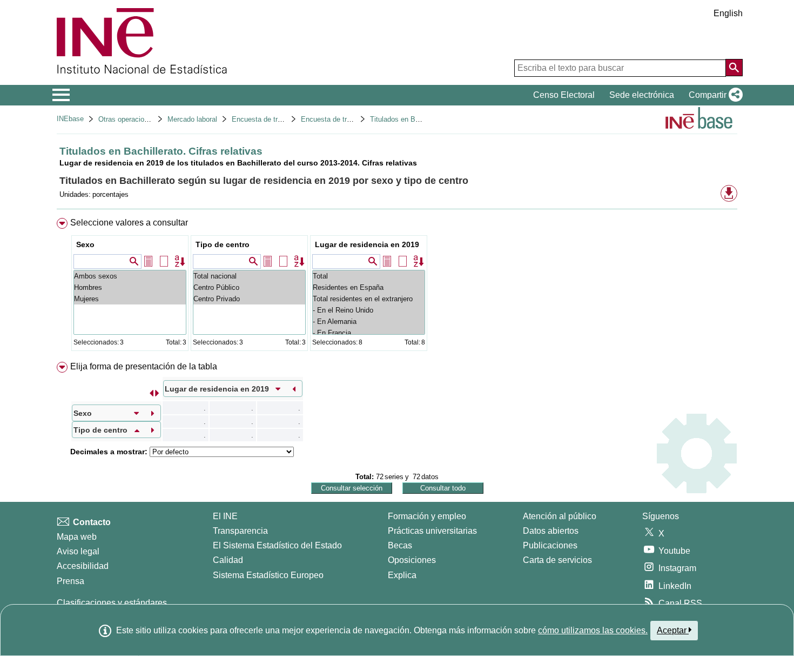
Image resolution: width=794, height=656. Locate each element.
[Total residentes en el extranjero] (369, 298)
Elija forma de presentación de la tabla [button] (143, 366)
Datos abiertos (550, 530)
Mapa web (77, 536)
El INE (225, 516)
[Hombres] (130, 287)
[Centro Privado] (249, 298)
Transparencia (240, 530)
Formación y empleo (427, 516)
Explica (402, 575)
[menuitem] (397, 287)
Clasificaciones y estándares (112, 602)
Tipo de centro (223, 244)
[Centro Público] (249, 287)
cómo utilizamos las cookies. (593, 630)
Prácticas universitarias (432, 530)
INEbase (70, 119)
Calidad (228, 560)
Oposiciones (412, 560)
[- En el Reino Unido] (369, 310)
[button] (713, 95)
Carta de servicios (557, 560)
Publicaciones (550, 545)
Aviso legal (78, 551)
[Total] (369, 276)
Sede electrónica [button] (641, 95)
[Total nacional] (249, 276)
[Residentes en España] (369, 287)
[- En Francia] (369, 333)
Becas (400, 545)
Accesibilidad (83, 566)
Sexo (85, 244)
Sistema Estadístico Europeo (268, 575)
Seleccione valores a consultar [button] (129, 222)
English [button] (728, 13)
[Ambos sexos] (130, 276)
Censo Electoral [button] (564, 95)
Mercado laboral (192, 119)
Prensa (70, 581)
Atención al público (559, 516)
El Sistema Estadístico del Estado (277, 545)
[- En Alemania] (369, 321)
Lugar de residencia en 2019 (367, 244)
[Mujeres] (130, 298)
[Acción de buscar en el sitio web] (734, 67)
